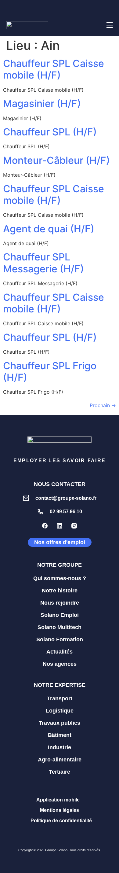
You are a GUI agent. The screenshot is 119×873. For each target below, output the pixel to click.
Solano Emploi (60, 615)
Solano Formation (59, 639)
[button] (94, 25)
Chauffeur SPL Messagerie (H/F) (43, 262)
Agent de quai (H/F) (48, 229)
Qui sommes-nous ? (59, 578)
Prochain (103, 405)
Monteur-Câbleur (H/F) (56, 160)
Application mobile (58, 799)
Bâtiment (59, 735)
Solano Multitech (59, 627)
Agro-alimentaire (59, 760)
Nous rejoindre (59, 603)
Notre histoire (60, 591)
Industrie (59, 747)
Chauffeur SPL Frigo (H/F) (49, 371)
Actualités (59, 652)
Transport (59, 698)
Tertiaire (59, 772)
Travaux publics (59, 723)
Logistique (60, 711)
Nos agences (60, 664)
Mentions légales (59, 810)
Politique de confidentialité (61, 820)
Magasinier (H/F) (42, 103)
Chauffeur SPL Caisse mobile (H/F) (53, 69)
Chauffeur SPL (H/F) (50, 132)
